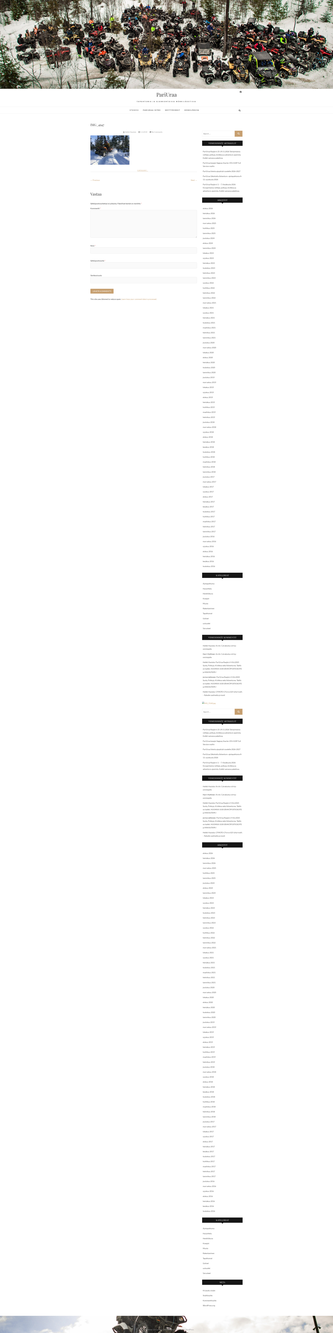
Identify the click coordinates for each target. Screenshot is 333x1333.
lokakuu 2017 (208, 487)
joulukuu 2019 (208, 377)
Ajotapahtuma (208, 583)
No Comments (157, 132)
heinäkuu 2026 (209, 213)
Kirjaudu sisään (209, 1290)
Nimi (93, 246)
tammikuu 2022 (209, 298)
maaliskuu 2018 (209, 462)
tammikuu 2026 (209, 218)
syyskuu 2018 (208, 432)
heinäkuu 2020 (209, 362)
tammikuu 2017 (209, 531)
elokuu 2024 (208, 243)
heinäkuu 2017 (209, 502)
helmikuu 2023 (209, 273)
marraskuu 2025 (209, 223)
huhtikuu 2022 (209, 288)
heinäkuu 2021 (209, 318)
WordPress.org (209, 1305)
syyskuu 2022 (208, 283)
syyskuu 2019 (208, 392)
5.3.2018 (144, 132)
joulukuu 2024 (208, 238)
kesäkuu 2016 (208, 561)
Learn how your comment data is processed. (139, 299)
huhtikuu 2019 (209, 407)
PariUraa (166, 94)
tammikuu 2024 (209, 248)
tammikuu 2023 (209, 278)
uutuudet (206, 623)
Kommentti (95, 208)
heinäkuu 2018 (209, 442)
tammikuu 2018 (209, 472)
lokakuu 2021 (208, 308)
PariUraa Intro (152, 110)
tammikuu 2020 (209, 372)
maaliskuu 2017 (209, 521)
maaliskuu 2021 (209, 328)
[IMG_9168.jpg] (209, 703)
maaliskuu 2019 (209, 412)
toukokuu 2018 (209, 452)
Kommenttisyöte (209, 1300)
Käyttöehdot (172, 110)
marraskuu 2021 (209, 303)
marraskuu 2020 (209, 347)
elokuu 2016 (208, 551)
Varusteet (207, 628)
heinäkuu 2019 (209, 402)
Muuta (205, 603)
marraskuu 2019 (209, 382)
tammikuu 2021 (209, 338)
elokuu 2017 (208, 497)
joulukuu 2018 (208, 422)
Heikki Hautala (130, 132)
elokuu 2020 (208, 357)
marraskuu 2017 (209, 482)
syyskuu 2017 (208, 492)
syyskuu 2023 (208, 258)
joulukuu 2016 (208, 536)
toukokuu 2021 (209, 323)
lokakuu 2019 (208, 387)
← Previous (95, 180)
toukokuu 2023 (209, 268)
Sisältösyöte (207, 1295)
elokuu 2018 (208, 437)
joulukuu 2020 (208, 342)
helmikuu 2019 (209, 417)
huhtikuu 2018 (209, 457)
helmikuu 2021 (209, 332)
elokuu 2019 (208, 397)
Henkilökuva (191, 110)
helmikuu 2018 (209, 467)
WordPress (189, 1330)
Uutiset (206, 618)
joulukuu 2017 (208, 477)
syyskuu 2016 (208, 546)
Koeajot (206, 598)
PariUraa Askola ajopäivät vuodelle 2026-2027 (221, 171)
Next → (194, 180)
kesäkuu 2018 (208, 447)
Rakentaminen (208, 608)
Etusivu (134, 110)
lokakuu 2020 (208, 352)
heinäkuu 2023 (209, 263)
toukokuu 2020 (209, 367)
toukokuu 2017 (209, 511)
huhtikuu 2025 (209, 228)
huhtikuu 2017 (209, 516)
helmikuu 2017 (209, 526)
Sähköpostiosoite (97, 261)
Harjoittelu (207, 589)
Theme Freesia (169, 1330)
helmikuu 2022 (209, 293)
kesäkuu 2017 (208, 507)
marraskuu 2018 (209, 427)
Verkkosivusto (96, 275)
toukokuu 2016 (209, 566)
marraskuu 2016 (209, 541)
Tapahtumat (207, 613)
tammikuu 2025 (209, 233)
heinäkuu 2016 (209, 556)
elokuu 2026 (208, 208)
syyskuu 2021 (208, 313)
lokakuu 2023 (208, 253)
